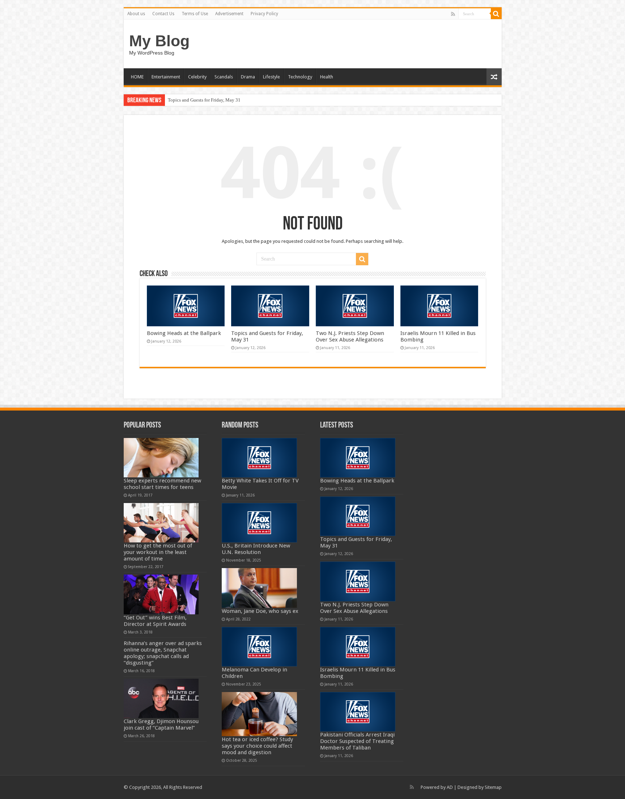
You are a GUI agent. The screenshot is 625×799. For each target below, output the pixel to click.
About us (136, 13)
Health (326, 77)
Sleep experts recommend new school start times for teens (162, 483)
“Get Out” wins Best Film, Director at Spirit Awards (155, 620)
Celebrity (197, 77)
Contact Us (163, 13)
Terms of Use (195, 13)
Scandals (223, 77)
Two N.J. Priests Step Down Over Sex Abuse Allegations (350, 336)
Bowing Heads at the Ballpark (184, 333)
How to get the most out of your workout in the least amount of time (158, 552)
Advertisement (229, 13)
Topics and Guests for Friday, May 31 (204, 100)
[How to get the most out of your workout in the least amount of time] (161, 522)
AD (450, 787)
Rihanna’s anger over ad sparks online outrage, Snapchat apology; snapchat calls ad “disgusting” (163, 653)
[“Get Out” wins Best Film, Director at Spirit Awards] (161, 594)
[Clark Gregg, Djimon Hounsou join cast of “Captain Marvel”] (161, 698)
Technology (300, 77)
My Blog (159, 41)
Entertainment (166, 77)
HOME (137, 77)
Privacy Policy (264, 13)
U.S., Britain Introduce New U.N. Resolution (256, 548)
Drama (248, 77)
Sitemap (493, 787)
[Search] (496, 13)
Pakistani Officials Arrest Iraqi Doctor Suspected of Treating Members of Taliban (357, 741)
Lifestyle (271, 77)
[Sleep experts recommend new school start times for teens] (161, 457)
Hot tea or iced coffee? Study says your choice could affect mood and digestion (257, 746)
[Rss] (453, 14)
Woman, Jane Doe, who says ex (260, 611)
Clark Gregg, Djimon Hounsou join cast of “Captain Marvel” (161, 724)
